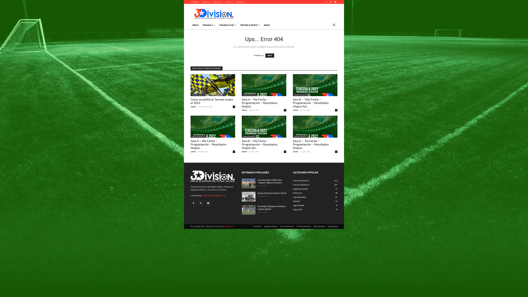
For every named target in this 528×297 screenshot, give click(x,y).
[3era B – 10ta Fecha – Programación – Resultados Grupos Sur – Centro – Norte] (315, 85)
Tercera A (207, 25)
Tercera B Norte (249, 25)
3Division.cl (229, 2)
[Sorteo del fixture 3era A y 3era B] (248, 196)
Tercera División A (197, 95)
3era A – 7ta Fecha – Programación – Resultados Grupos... (311, 144)
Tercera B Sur (226, 25)
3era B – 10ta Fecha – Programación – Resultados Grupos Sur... (311, 103)
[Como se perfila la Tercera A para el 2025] (213, 85)
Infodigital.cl (195, 2)
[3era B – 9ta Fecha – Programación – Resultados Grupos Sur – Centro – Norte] (264, 127)
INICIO (269, 56)
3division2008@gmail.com (214, 195)
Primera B (257, 226)
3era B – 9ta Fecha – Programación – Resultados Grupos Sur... (259, 144)
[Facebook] (326, 2)
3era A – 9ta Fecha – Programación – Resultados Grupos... (259, 103)
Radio (267, 25)
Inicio (195, 25)
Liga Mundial (332, 226)
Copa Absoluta (319, 226)
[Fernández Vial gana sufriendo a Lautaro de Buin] (248, 210)
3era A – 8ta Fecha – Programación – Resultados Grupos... (208, 144)
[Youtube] (335, 2)
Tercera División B (300, 95)
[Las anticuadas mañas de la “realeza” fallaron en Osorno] (248, 183)
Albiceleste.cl (218, 2)
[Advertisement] (287, 14)
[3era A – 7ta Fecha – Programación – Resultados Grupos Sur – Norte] (315, 127)
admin (193, 107)
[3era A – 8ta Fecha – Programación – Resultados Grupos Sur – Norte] (213, 127)
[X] (331, 2)
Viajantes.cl (206, 2)
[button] (334, 25)
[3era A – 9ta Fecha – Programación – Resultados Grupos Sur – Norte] (264, 85)
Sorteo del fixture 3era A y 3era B (272, 193)
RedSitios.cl (240, 2)
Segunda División (270, 226)
